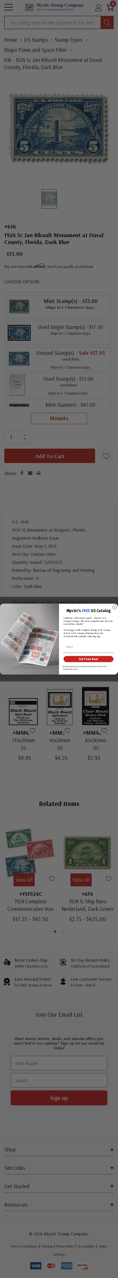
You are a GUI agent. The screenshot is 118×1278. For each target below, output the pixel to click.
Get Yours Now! (88, 659)
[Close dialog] (115, 607)
